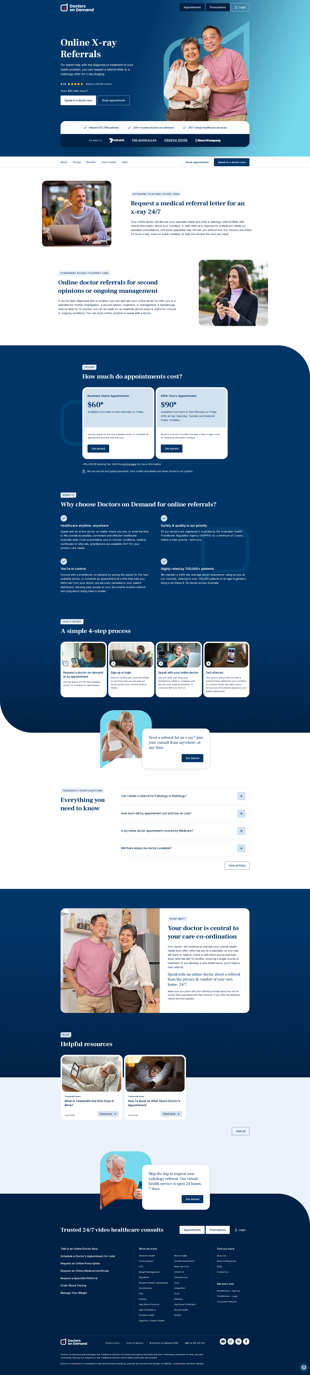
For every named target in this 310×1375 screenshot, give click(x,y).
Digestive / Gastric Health (152, 1320)
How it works (109, 162)
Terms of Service (134, 1343)
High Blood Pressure (149, 1304)
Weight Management (149, 1272)
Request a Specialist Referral (79, 1278)
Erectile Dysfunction (184, 1261)
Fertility (177, 1315)
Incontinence (145, 1288)
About (64, 162)
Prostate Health (146, 1315)
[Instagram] (230, 1341)
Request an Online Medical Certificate (85, 1270)
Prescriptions (218, 7)
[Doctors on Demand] (77, 7)
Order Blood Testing (73, 1285)
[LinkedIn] (238, 1341)
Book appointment (113, 100)
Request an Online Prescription (80, 1263)
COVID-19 (179, 1272)
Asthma (142, 1299)
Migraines (144, 1277)
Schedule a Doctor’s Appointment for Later (88, 1256)
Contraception (146, 1261)
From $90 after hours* (74, 90)
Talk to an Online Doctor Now (79, 1248)
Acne (177, 1293)
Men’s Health (180, 1255)
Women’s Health (147, 1255)
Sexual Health (181, 1309)
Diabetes (178, 1299)
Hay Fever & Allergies (185, 1304)
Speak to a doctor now (78, 100)
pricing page (129, 464)
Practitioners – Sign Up (228, 1290)
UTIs (141, 1266)
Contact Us (222, 1272)
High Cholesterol (147, 1309)
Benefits (91, 162)
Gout (176, 1282)
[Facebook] (246, 1341)
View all (240, 1131)
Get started (98, 448)
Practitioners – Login (227, 1296)
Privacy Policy (112, 1343)
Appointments (192, 7)
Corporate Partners (227, 1301)
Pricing (77, 162)
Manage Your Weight (74, 1292)
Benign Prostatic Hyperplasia (153, 1282)
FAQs (125, 162)
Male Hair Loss (181, 1266)
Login (242, 7)
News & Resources (226, 1261)
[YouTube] (223, 1341)
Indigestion (179, 1288)
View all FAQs (237, 865)
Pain (141, 1293)
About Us (221, 1255)
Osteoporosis (181, 1277)
